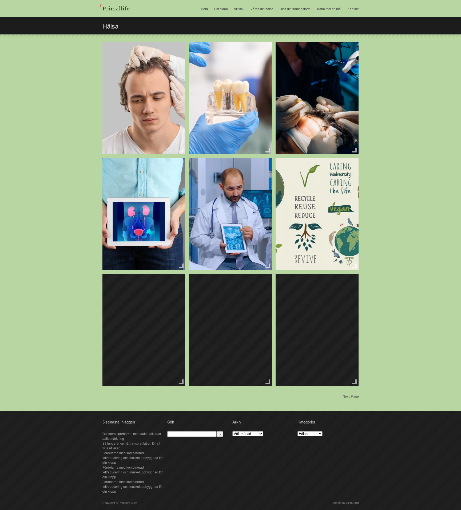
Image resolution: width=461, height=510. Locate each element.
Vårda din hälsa (262, 8)
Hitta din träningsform (295, 8)
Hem (204, 8)
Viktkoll (239, 8)
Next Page (351, 396)
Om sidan (221, 8)
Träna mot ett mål (329, 8)
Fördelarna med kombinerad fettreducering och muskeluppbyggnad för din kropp (132, 457)
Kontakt (353, 8)
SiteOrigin (352, 502)
